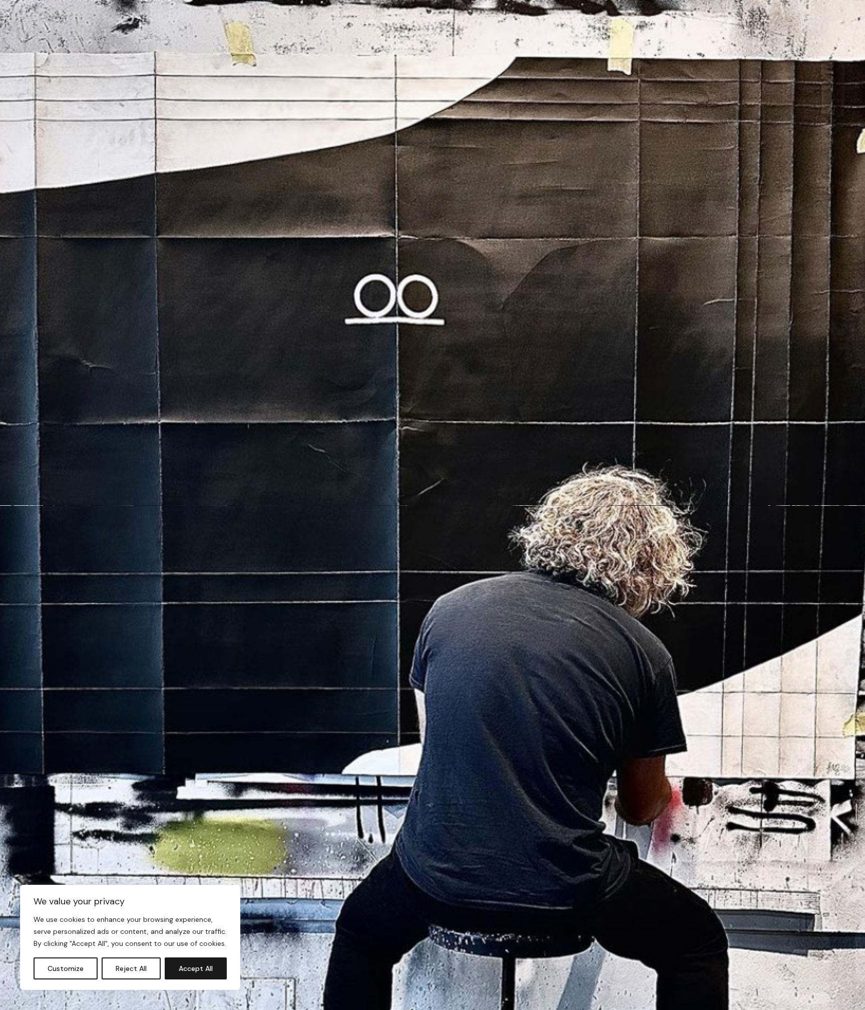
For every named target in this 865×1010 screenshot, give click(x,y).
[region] (130, 937)
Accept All (196, 968)
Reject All (131, 968)
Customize (66, 968)
